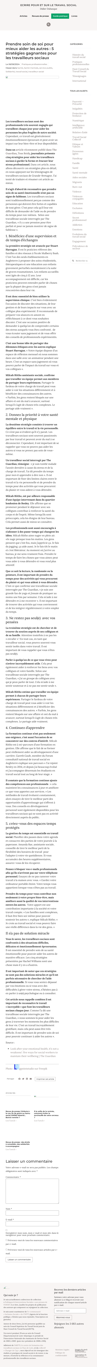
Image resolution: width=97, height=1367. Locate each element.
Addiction (77, 224)
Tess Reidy (24, 153)
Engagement (79, 241)
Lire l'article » (11, 1120)
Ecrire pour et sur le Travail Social (48, 5)
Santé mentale (31, 68)
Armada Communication (81, 1356)
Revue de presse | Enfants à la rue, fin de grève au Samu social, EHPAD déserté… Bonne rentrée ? (18, 1114)
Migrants (77, 182)
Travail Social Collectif (79, 138)
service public (45, 68)
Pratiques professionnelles (34, 64)
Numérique (78, 120)
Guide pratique (60, 16)
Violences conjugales (78, 197)
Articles (23, 16)
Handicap (77, 158)
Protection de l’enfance (79, 114)
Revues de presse (40, 16)
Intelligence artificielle (78, 126)
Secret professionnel (79, 218)
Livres (74, 16)
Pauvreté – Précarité (78, 102)
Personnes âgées (77, 152)
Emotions (77, 229)
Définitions (78, 212)
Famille (76, 163)
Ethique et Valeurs (77, 145)
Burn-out (77, 186)
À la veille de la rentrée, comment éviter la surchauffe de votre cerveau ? (46, 1114)
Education (77, 203)
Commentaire (13, 1177)
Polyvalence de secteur (80, 247)
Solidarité (10, 71)
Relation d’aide (79, 132)
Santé (20, 68)
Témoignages (79, 76)
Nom (9, 1209)
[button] (49, 24)
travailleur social (36, 71)
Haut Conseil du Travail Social (80, 70)
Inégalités (77, 108)
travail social (21, 71)
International (79, 80)
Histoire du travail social (78, 56)
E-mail (10, 1220)
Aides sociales (79, 177)
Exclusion (77, 208)
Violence (76, 191)
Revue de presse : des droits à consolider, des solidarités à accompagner (18, 1144)
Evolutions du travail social (79, 235)
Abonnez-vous (63, 1317)
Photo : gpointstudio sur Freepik (26, 1068)
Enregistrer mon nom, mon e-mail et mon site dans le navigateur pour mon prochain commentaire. (32, 1234)
